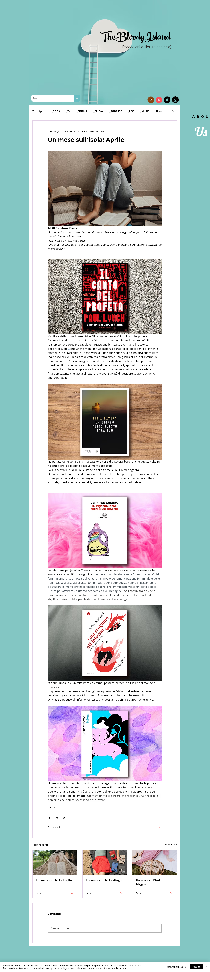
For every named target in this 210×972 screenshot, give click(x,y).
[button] (151, 100)
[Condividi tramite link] (64, 817)
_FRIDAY (98, 111)
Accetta (196, 966)
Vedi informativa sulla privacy (112, 968)
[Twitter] (167, 99)
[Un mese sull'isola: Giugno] (105, 862)
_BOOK (56, 111)
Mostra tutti (171, 844)
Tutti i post (39, 111)
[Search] (77, 98)
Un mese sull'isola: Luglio (54, 880)
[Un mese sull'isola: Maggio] (154, 862)
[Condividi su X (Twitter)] (56, 817)
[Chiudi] (206, 967)
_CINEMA (82, 111)
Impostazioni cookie (176, 966)
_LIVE (131, 111)
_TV (68, 111)
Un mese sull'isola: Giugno (104, 880)
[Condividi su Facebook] (49, 817)
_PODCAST (115, 111)
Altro (158, 111)
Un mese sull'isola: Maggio (149, 882)
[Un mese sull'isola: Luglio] (55, 862)
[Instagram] (175, 99)
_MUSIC (144, 111)
